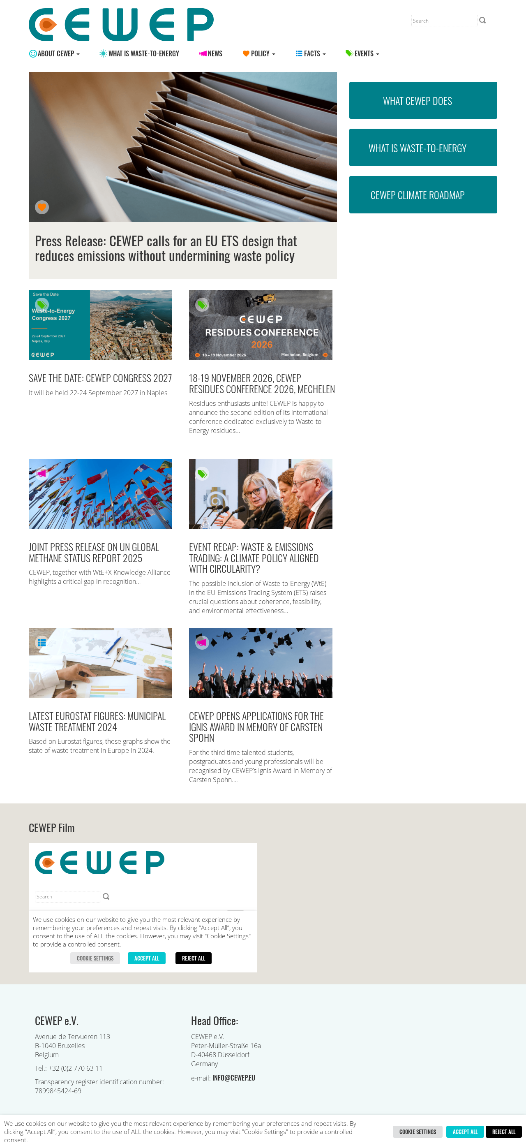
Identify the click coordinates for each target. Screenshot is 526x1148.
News (215, 53)
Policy (261, 53)
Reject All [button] (503, 1131)
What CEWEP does (417, 100)
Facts (313, 53)
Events (365, 53)
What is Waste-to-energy (143, 53)
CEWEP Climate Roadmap (418, 194)
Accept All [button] (465, 1131)
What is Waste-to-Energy (417, 147)
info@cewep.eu (233, 1078)
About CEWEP (57, 53)
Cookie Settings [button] (417, 1131)
